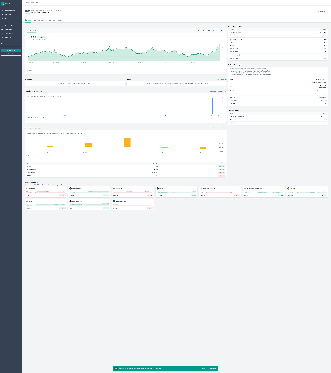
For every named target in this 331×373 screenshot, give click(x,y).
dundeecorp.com (322, 90)
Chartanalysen (32, 68)
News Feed (8, 18)
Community (8, 37)
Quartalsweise (216, 128)
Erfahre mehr (158, 368)
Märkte (7, 22)
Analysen (61, 20)
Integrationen (8, 29)
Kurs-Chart (32, 30)
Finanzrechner (9, 33)
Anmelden (11, 54)
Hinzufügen (321, 11)
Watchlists (8, 14)
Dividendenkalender (10, 25)
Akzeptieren (212, 368)
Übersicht (28, 20)
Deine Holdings (39, 20)
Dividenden (51, 20)
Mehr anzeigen (233, 76)
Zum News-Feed (220, 79)
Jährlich (224, 128)
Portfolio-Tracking (10, 10)
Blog (2, 43)
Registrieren (11, 50)
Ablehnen (203, 368)
